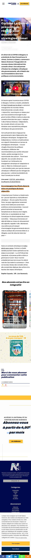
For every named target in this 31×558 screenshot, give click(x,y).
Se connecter (15, 508)
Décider (15, 492)
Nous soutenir (15, 510)
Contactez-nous (16, 512)
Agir (15, 493)
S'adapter (7, 313)
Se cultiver (15, 498)
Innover (15, 497)
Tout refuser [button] (15, 549)
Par (6, 47)
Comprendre (15, 490)
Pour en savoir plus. (21, 537)
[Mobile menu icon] (3, 4)
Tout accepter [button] (16, 543)
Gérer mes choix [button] (15, 554)
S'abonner (15, 507)
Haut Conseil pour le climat (12, 105)
